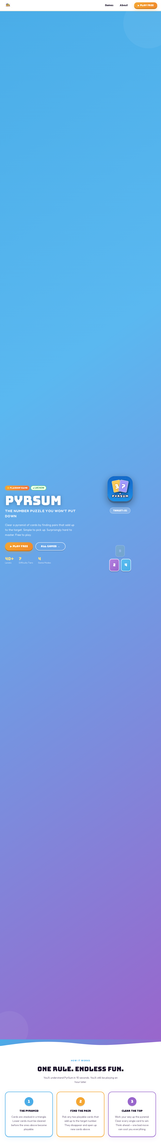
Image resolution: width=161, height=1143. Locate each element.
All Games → (50, 546)
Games (109, 5)
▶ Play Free (146, 5)
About (124, 5)
